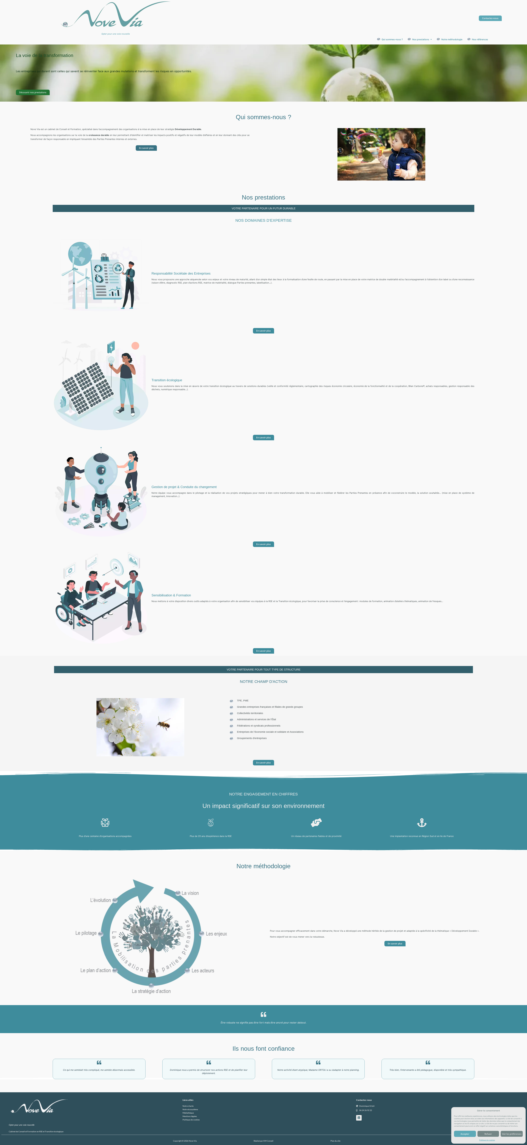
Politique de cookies (487, 1140)
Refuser (488, 1134)
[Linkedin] (359, 1118)
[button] (419, 39)
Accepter (465, 1134)
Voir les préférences (511, 1134)
